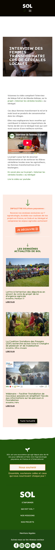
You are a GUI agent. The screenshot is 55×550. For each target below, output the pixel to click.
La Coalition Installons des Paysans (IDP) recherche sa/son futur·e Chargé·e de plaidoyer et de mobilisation (27, 343)
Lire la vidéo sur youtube (19, 179)
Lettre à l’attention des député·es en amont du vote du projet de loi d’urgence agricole (25, 293)
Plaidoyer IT (19, 299)
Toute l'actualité (27, 421)
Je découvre (26, 229)
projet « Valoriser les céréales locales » (26, 101)
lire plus (10, 302)
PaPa (17, 402)
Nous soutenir (27, 467)
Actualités (10, 299)
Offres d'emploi (21, 348)
